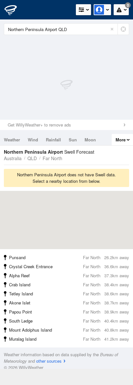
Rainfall (53, 140)
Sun (73, 140)
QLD (32, 158)
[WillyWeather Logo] (14, 9)
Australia (13, 158)
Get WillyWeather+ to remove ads (39, 125)
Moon (90, 140)
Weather (12, 140)
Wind (33, 140)
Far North (52, 158)
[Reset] (112, 29)
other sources (49, 361)
